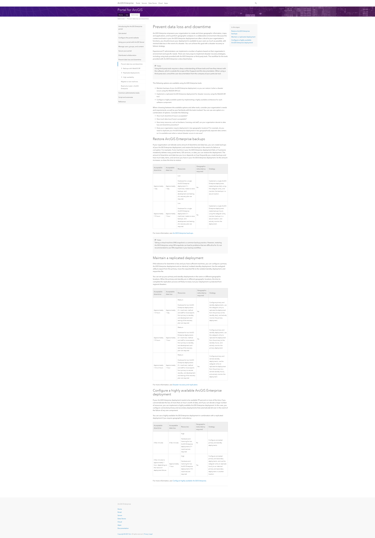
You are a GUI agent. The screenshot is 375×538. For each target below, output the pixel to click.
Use (127, 15)
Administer (135, 15)
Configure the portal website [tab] (128, 38)
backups (183, 233)
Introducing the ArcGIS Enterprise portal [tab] (130, 27)
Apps (166, 3)
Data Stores (152, 3)
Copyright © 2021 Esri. (124, 534)
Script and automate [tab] (125, 97)
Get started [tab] (122, 33)
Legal (150, 534)
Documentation (123, 528)
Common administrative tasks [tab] (128, 93)
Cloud (160, 3)
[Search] (256, 3)
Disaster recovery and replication (185, 385)
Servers (144, 3)
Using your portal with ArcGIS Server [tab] (131, 42)
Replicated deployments (131, 73)
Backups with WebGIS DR (131, 68)
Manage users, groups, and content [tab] (131, 46)
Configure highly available (189, 481)
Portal (138, 3)
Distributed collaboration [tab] (127, 55)
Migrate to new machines (129, 81)
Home (121, 15)
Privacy (146, 534)
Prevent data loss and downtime (138, 19)
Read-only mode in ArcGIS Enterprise (130, 87)
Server (120, 515)
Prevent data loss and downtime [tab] (129, 60)
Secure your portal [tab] (125, 51)
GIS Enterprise (126, 3)
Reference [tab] (122, 102)
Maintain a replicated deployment (243, 37)
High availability (128, 77)
